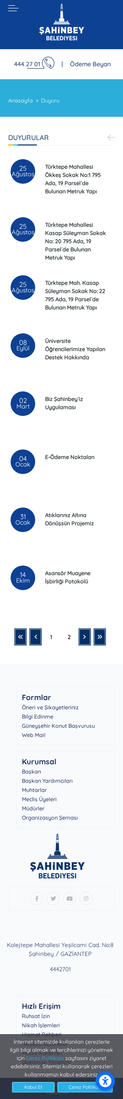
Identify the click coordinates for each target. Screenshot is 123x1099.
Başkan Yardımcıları (47, 780)
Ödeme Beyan (90, 64)
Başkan (31, 771)
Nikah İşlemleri (41, 1025)
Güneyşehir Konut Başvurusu (58, 725)
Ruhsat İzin (36, 1016)
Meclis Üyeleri (39, 799)
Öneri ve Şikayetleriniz (50, 707)
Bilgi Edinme (37, 716)
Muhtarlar (34, 790)
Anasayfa (20, 100)
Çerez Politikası (45, 1058)
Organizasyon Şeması (50, 817)
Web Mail (33, 735)
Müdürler (33, 808)
